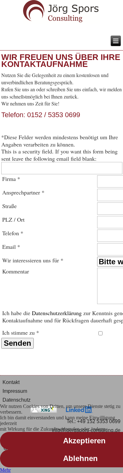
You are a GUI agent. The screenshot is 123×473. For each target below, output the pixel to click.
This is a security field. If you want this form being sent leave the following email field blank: (59, 154)
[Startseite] (61, 12)
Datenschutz (17, 400)
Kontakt (11, 382)
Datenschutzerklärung (57, 313)
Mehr (5, 470)
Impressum (15, 391)
